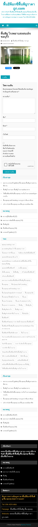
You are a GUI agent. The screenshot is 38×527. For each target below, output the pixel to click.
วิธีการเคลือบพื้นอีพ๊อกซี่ (9, 356)
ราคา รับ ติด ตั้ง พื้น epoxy (23, 343)
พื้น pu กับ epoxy (7, 301)
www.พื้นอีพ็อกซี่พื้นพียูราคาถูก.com (15, 451)
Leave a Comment (8, 43)
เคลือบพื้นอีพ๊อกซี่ (22, 360)
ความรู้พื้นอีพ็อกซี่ (8, 216)
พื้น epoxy (5, 284)
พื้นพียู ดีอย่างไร (7, 309)
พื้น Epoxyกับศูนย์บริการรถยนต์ (12, 293)
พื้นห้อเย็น (25, 313)
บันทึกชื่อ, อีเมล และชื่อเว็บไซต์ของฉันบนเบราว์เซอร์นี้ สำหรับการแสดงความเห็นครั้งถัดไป (9, 151)
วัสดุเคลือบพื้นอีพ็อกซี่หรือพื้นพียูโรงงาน (14, 352)
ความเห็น (6, 96)
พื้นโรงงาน (24, 333)
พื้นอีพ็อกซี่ (5, 317)
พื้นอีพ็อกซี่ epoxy (8, 228)
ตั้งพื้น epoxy (6, 272)
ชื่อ (4, 117)
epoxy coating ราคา (8, 244)
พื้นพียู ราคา (19, 309)
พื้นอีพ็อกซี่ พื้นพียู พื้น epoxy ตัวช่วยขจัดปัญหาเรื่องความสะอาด (18, 327)
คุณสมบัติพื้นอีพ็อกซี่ (8, 268)
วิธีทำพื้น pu (24, 356)
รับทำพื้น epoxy (7, 343)
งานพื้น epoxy (22, 268)
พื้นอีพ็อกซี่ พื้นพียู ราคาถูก (21, 41)
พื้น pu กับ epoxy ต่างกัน (23, 301)
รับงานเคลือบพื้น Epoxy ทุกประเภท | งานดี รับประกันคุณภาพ (18, 338)
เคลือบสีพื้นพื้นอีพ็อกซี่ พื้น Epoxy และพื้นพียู (15, 364)
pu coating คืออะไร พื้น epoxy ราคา (13, 249)
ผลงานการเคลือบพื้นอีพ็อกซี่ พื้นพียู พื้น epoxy (16, 280)
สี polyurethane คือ (8, 360)
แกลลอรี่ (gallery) (8, 232)
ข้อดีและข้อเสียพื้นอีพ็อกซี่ (26, 253)
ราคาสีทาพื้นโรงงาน (8, 348)
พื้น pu (24, 297)
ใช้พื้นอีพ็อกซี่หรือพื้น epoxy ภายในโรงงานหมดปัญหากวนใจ (20, 195)
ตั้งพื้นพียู (16, 272)
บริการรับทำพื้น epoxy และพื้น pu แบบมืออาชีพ (18, 204)
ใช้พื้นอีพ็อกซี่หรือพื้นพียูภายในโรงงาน (14, 368)
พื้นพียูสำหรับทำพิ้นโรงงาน (10, 313)
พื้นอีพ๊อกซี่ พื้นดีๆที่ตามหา (10, 333)
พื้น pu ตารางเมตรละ (9, 305)
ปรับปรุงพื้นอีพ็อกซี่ (8, 276)
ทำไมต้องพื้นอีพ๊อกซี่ (28, 272)
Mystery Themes (26, 525)
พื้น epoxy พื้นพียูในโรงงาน (10, 297)
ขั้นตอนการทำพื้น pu (8, 253)
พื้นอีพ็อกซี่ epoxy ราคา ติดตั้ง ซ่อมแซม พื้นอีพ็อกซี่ (17, 322)
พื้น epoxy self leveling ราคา (11, 289)
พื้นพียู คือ (29, 305)
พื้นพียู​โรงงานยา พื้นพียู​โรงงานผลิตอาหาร (16, 189)
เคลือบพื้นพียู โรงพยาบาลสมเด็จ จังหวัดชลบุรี (6, 77)
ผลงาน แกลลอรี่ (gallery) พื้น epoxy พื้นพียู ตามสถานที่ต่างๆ (20, 184)
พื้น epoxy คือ (29, 293)
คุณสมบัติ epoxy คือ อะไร (10, 257)
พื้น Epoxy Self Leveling (19, 284)
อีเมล (5, 126)
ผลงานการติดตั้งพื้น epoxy (11, 220)
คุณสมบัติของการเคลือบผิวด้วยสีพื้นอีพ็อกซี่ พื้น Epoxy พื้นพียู (17, 262)
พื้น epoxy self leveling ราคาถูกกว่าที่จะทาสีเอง (18, 200)
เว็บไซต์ (5, 134)
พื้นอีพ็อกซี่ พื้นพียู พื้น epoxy (21, 509)
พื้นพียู (5, 224)
